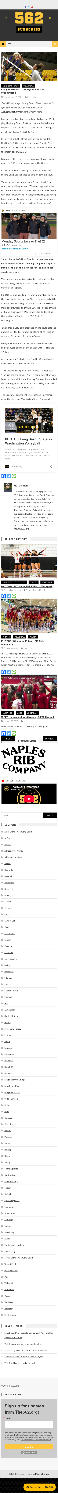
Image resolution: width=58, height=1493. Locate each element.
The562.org (9, 1251)
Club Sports (9, 933)
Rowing (7, 1149)
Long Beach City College (14, 582)
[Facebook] (3, 476)
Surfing (7, 1225)
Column (7, 939)
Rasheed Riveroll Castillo (36, 590)
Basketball (9, 882)
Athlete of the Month (13, 850)
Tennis (7, 1238)
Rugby (7, 1155)
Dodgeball (9, 971)
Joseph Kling (28, 648)
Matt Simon (32, 96)
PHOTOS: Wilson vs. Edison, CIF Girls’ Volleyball (23, 642)
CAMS (7, 914)
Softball (7, 1194)
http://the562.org (21, 528)
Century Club (9, 920)
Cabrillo (7, 901)
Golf (6, 1003)
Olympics (8, 1124)
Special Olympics (11, 1200)
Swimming (9, 1232)
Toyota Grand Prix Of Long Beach (18, 1257)
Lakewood (7, 713)
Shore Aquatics (11, 1168)
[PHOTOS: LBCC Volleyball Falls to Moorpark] (29, 561)
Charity (7, 927)
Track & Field (10, 1264)
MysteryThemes (42, 1473)
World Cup (9, 1302)
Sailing (7, 1162)
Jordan (7, 1041)
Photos (33, 582)
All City (7, 838)
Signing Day (9, 1175)
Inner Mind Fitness (12, 1028)
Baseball (8, 876)
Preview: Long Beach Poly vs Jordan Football (51, 738)
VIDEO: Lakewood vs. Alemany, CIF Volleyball (27, 717)
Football (8, 997)
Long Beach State (11, 86)
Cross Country (10, 958)
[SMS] (14, 476)
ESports (7, 984)
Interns (7, 1035)
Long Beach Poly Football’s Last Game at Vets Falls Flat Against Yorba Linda (28, 1335)
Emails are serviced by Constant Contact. (36, 1439)
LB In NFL (8, 1073)
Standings (8, 1219)
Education (8, 977)
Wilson (33, 637)
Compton (8, 946)
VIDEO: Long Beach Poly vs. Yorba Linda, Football (25, 1350)
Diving (7, 965)
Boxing (7, 895)
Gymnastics (9, 1009)
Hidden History (11, 1016)
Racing (7, 1143)
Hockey (7, 1022)
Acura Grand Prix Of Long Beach (18, 831)
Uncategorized (11, 1270)
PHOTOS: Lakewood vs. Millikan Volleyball (10, 738)
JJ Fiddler (27, 721)
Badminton (9, 869)
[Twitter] (9, 476)
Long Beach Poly (11, 1086)
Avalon (7, 863)
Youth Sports (10, 1314)
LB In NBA (8, 1066)
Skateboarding (11, 1181)
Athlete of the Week (13, 857)
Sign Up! (29, 1447)
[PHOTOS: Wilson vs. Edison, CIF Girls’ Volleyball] (29, 616)
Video (19, 713)
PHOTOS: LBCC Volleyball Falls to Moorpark (26, 586)
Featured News (11, 990)
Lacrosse (8, 1047)
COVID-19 (8, 952)
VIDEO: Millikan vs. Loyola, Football (19, 1363)
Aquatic (7, 844)
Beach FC (8, 888)
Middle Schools (11, 1098)
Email (8, 1418)
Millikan (7, 1105)
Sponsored (9, 1206)
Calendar (8, 908)
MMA (6, 1111)
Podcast (8, 1136)
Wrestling (8, 1308)
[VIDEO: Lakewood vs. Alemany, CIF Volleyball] (29, 692)
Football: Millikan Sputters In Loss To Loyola (23, 1356)
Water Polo (9, 1289)
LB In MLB (8, 1060)
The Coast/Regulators (14, 1245)
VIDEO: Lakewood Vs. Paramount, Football (22, 1343)
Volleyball (28, 86)
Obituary (8, 1117)
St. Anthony (9, 1213)
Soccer (7, 1187)
